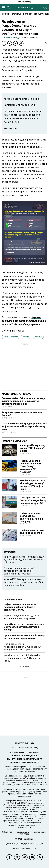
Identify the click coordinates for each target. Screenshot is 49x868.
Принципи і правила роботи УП (24, 762)
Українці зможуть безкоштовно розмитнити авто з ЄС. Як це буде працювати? (24, 321)
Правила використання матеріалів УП (24, 759)
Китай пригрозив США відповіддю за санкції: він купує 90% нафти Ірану (32, 484)
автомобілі (38, 337)
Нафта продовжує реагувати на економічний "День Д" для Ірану (32, 517)
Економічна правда (11, 38)
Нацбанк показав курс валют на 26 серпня (32, 531)
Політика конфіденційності (25, 756)
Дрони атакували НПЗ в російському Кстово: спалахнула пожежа (24, 637)
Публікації (16, 14)
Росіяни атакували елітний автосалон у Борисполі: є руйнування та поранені (19, 571)
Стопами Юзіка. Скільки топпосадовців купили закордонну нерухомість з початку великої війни (24, 401)
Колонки (27, 14)
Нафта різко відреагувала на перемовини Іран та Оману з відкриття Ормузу (20, 607)
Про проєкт (33, 752)
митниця (26, 337)
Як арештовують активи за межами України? (22, 414)
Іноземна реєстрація (11, 337)
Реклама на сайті (18, 752)
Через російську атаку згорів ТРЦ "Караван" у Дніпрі (33, 448)
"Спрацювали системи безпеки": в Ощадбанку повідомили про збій (33, 500)
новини (5, 14)
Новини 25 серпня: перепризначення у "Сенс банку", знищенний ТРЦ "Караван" (30, 466)
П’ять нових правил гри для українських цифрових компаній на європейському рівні (24, 426)
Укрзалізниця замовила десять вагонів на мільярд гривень (21, 617)
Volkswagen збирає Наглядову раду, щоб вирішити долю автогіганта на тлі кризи (24, 559)
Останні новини (13, 599)
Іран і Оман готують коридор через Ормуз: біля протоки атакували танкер (24, 627)
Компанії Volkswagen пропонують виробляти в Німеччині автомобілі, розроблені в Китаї (23, 582)
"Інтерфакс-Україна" (34, 778)
